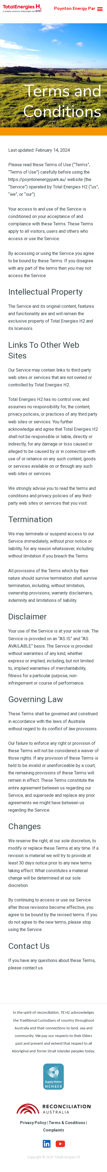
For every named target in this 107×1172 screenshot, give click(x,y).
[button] (99, 8)
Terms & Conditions (67, 1123)
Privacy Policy (33, 1123)
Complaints (53, 1130)
